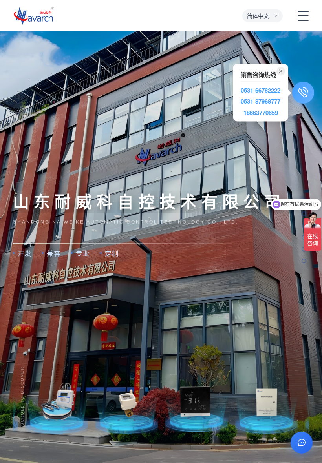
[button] (262, 15)
